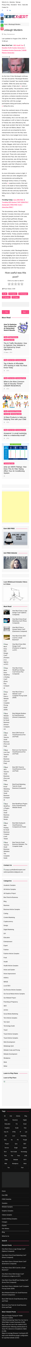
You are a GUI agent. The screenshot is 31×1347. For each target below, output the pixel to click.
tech (5, 1151)
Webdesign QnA (9, 1046)
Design (6, 925)
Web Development (9, 1042)
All (5, 293)
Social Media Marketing (11, 1014)
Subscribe (25, 4)
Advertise (12, 2)
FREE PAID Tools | (16, 205)
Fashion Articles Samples (11, 953)
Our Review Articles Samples (12, 990)
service (7, 1147)
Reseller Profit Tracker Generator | (13, 48)
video (6, 1159)
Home (5, 24)
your (22, 1167)
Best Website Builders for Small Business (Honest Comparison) (19, 715)
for (17, 1124)
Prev (6, 312)
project (16, 297)
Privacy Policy (6, 4)
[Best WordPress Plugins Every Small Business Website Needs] (7, 811)
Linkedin (10, 10)
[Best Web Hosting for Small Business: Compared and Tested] (7, 831)
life (6, 1136)
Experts (4, 1225)
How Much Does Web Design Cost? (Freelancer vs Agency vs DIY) (13, 1275)
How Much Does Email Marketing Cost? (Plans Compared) (19, 621)
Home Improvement (10, 973)
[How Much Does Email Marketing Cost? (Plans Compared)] (7, 620)
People (25, 1139)
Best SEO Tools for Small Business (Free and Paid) (19, 769)
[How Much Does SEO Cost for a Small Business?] (7, 637)
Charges (4, 1222)
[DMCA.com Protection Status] (15, 1179)
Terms (19, 4)
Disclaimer (14, 4)
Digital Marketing (13, 337)
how (25, 1128)
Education (7, 937)
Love (13, 1136)
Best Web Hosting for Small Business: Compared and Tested (19, 825)
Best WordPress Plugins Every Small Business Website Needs (19, 805)
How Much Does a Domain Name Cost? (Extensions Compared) (19, 629)
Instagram (7, 10)
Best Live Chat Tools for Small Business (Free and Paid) (19, 752)
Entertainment (11, 34)
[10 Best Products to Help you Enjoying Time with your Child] (15, 400)
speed (24, 1147)
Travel (5, 1030)
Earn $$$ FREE (18, 200)
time (18, 1155)
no (12, 1139)
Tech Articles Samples (10, 1018)
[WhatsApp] (2, 25)
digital (25, 1120)
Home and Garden (9, 969)
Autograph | (6, 205)
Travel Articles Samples (11, 1034)
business (15, 1120)
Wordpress (7, 1058)
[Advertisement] (15, 506)
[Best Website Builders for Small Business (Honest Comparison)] (7, 721)
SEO (5, 1006)
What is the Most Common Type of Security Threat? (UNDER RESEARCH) (14, 384)
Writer (5, 1066)
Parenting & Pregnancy (14, 411)
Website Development (10, 1054)
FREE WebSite (6, 1199)
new (5, 1139)
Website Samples (7, 1207)
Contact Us (5, 7)
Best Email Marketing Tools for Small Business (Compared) (19, 786)
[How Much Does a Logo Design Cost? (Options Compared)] (7, 612)
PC (18, 1139)
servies (6, 1010)
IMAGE (6, 982)
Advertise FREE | (7, 207)
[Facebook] (2, 15)
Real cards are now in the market (12, 1324)
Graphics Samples (7, 1211)
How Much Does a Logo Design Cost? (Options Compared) (19, 612)
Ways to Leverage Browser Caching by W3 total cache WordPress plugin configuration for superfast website (15, 1335)
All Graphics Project (10, 893)
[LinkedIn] (2, 22)
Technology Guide (9, 340)
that (5, 1155)
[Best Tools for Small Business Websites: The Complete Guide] (7, 850)
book (5, 1120)
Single (16, 1147)
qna (16, 1143)
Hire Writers (5, 1228)
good (24, 1124)
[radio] (9, 284)
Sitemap (18, 2)
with (5, 1163)
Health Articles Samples (11, 965)
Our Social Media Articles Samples (14, 993)
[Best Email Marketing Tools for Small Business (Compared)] (7, 792)
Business (6, 905)
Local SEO (7, 985)
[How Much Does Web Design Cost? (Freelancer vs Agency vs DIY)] (7, 654)
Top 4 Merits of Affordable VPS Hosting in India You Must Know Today (15, 366)
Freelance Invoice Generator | (12, 50)
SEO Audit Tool (18, 45)
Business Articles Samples (12, 909)
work (25, 1163)
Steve (6, 352)
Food (5, 957)
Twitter (5, 10)
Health (6, 961)
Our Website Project (10, 998)
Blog (5, 34)
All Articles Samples (10, 889)
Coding (6, 913)
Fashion (6, 949)
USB (25, 1155)
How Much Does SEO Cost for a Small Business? (19, 637)
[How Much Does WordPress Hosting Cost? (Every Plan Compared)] (7, 678)
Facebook (2, 10)
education (7, 1124)
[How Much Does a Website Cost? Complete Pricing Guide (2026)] (7, 700)
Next (24, 312)
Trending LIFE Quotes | (10, 202)
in (20, 86)
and (11, 1116)
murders (7, 297)
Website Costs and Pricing (12, 1050)
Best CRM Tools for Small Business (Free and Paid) (19, 734)
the (12, 1155)
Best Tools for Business (11, 897)
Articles (18, 1116)
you (8, 1167)
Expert (6, 945)
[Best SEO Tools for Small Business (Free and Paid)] (7, 774)
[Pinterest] (2, 29)
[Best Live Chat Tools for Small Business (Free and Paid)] (7, 756)
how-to (6, 1132)
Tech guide (14, 1151)
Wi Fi (25, 1159)
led (26, 1132)
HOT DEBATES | (23, 202)
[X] (2, 18)
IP (20, 1132)
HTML (14, 1132)
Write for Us (5, 2)
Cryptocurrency (8, 921)
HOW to (6, 977)
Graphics (13, 293)
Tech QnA (11, 360)
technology (24, 1151)
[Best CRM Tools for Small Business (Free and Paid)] (7, 739)
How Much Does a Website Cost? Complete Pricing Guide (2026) (15, 1287)
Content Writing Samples (9, 1219)
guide (16, 1128)
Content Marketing (9, 917)
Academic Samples (10, 885)
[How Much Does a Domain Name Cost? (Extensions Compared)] (7, 628)
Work (5, 1062)
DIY (5, 933)
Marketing (23, 1136)
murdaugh (24, 293)
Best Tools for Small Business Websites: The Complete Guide (19, 844)
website (15, 1159)
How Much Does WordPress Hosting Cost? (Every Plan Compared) (15, 1281)
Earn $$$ (4, 1195)
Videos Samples (7, 1215)
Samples (4, 1203)
